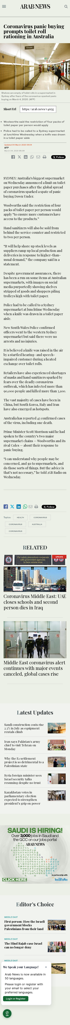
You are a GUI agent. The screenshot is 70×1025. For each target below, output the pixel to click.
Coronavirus (40, 517)
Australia (37, 524)
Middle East (11, 917)
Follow (59, 157)
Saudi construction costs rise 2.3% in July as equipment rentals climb (24, 728)
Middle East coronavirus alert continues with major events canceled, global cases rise (34, 668)
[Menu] (4, 6)
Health (20, 517)
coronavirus (15, 524)
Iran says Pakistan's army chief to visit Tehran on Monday (22, 745)
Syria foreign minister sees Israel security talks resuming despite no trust (23, 779)
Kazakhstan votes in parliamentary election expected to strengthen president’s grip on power (22, 797)
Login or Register (15, 998)
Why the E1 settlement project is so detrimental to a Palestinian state (24, 762)
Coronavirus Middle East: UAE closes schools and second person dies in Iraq (35, 601)
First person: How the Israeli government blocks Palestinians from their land (24, 925)
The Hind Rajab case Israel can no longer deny (23, 945)
